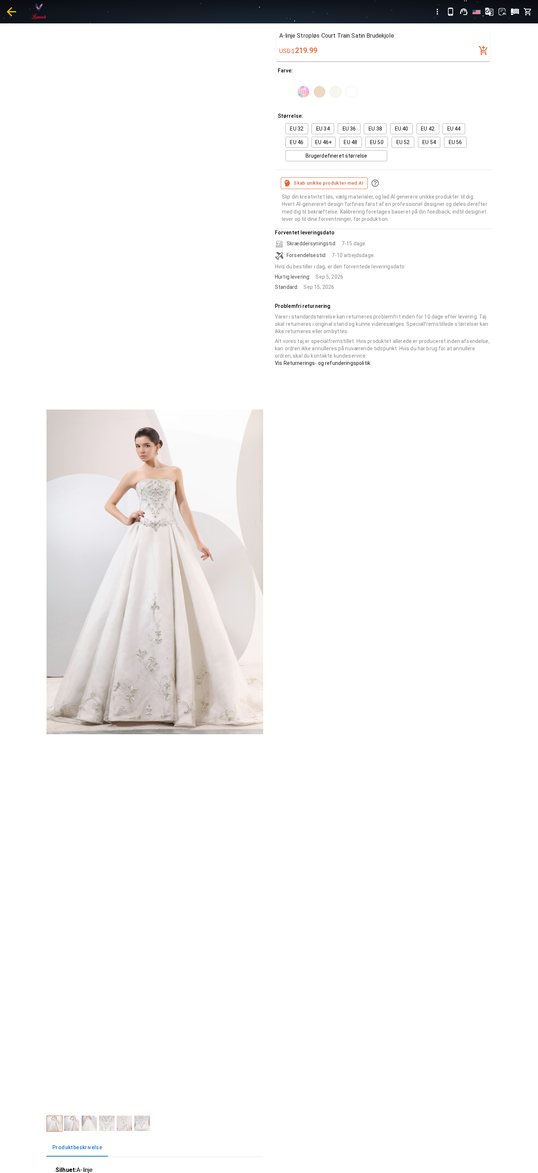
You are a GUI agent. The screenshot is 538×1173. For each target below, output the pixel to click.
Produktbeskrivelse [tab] (77, 1147)
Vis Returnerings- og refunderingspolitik (322, 363)
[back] (11, 12)
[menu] (437, 11)
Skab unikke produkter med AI (328, 183)
